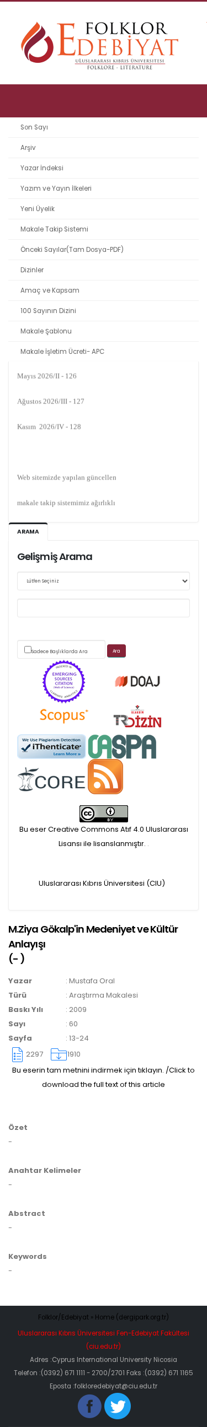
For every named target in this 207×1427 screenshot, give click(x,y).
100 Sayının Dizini (48, 310)
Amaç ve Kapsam (49, 290)
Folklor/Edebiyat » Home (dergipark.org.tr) (103, 1317)
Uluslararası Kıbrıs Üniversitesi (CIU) (102, 883)
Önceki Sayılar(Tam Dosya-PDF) (72, 249)
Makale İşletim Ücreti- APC (62, 351)
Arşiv (28, 147)
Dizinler (32, 270)
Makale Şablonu (46, 331)
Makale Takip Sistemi (54, 229)
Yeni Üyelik (37, 208)
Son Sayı (34, 127)
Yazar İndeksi (41, 168)
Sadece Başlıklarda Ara (59, 651)
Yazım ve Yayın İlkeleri (56, 188)
